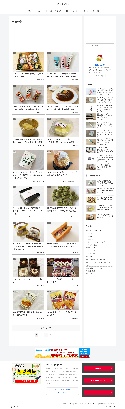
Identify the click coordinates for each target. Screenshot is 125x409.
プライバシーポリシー (62, 392)
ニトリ (98, 392)
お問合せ (68, 389)
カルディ (95, 403)
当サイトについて (59, 389)
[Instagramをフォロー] (99, 76)
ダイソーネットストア (98, 380)
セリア (76, 403)
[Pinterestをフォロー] (101, 76)
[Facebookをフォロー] (96, 76)
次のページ (45, 328)
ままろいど (100, 65)
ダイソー (70, 403)
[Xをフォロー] (94, 76)
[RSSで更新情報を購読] (106, 76)
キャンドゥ (83, 403)
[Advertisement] (46, 36)
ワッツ (89, 403)
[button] (112, 45)
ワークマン (111, 403)
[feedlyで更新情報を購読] (103, 76)
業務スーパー (103, 403)
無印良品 (98, 368)
